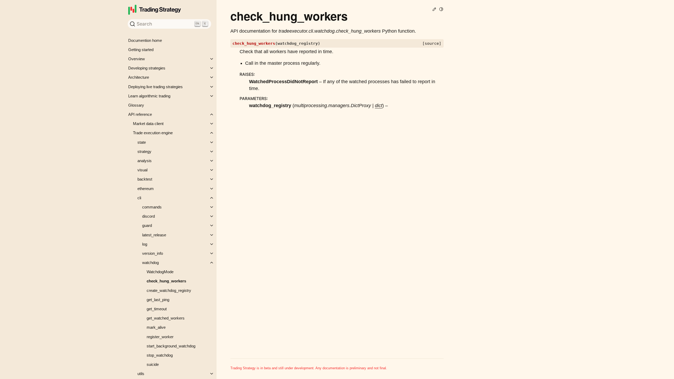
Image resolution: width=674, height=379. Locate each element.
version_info (152, 253)
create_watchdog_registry (169, 290)
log (144, 244)
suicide (153, 364)
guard (147, 225)
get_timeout (157, 309)
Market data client (148, 123)
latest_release (154, 235)
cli (139, 198)
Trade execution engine (153, 133)
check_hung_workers (166, 281)
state (141, 142)
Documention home (145, 40)
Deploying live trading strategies (155, 86)
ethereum (145, 188)
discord (148, 216)
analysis (144, 160)
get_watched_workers (166, 318)
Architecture (138, 77)
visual (142, 170)
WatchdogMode (160, 272)
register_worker (160, 337)
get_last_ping (158, 299)
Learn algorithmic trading (149, 96)
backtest (144, 179)
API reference (140, 114)
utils (140, 373)
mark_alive (156, 327)
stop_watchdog (160, 355)
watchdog (150, 262)
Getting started (140, 49)
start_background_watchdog (171, 346)
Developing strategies (146, 68)
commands (152, 207)
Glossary (136, 105)
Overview (136, 59)
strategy (144, 151)
